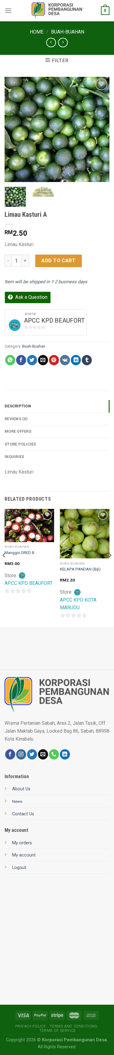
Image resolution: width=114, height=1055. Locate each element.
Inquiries (14, 456)
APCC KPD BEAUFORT (54, 320)
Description (18, 406)
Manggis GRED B (19, 552)
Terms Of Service (58, 1030)
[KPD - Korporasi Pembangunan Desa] (57, 11)
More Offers (18, 431)
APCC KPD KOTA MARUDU (78, 604)
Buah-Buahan (67, 32)
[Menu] (8, 10)
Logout (19, 867)
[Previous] (14, 129)
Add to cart (58, 260)
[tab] (57, 406)
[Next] (99, 129)
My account (24, 855)
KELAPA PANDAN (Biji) (80, 569)
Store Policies (20, 444)
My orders (22, 843)
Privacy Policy (30, 1026)
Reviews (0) (16, 419)
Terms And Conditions (73, 1026)
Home (36, 32)
